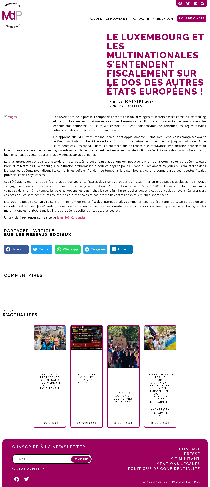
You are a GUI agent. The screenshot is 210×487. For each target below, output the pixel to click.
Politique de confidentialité (164, 468)
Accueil (96, 18)
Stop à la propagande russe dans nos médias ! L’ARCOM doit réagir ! (50, 383)
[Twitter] (187, 3)
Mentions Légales (178, 464)
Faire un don (163, 18)
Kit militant (185, 459)
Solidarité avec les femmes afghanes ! (87, 378)
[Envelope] (195, 3)
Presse (192, 454)
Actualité (141, 18)
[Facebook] (180, 3)
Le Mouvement (117, 18)
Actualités (130, 106)
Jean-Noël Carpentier (71, 217)
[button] (202, 4)
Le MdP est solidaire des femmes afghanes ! (123, 397)
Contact (189, 449)
